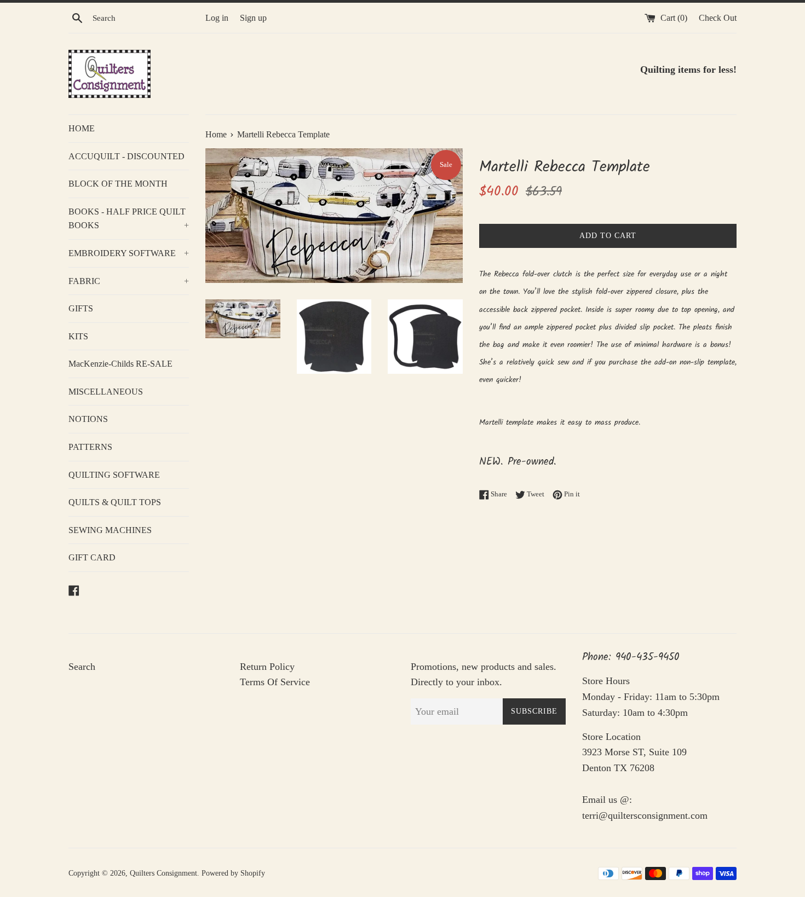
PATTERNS (90, 447)
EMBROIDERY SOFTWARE (128, 253)
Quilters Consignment (163, 873)
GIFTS (80, 308)
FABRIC (128, 281)
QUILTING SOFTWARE (114, 474)
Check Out (718, 18)
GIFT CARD (92, 557)
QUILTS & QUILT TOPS (114, 502)
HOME (81, 128)
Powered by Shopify (233, 873)
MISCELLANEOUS (105, 391)
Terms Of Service (275, 681)
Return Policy (267, 666)
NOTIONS (88, 419)
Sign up (253, 18)
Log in (216, 18)
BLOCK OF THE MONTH (118, 183)
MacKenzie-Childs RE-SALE (120, 363)
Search (81, 666)
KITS (78, 336)
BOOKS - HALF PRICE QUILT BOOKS (128, 218)
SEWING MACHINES (110, 530)
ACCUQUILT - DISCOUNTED (126, 156)
